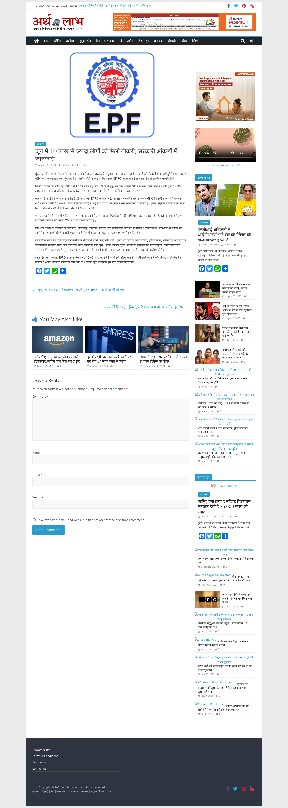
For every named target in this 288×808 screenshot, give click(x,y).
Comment (40, 396)
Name (37, 453)
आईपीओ (70, 41)
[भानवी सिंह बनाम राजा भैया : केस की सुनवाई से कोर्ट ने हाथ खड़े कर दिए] (207, 326)
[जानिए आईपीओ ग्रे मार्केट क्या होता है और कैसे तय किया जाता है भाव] (207, 593)
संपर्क (184, 41)
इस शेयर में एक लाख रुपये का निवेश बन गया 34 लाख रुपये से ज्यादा (109, 359)
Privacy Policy (41, 749)
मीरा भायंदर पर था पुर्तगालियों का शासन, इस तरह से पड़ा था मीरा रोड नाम (224, 578)
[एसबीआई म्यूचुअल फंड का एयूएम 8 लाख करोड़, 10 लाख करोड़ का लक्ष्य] (224, 614)
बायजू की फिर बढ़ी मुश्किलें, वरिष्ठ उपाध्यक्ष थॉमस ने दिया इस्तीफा (146, 306)
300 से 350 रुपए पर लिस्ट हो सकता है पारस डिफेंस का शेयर (163, 359)
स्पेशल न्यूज (143, 41)
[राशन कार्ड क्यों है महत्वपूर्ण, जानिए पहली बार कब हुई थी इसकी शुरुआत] (224, 657)
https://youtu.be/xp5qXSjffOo (225, 165)
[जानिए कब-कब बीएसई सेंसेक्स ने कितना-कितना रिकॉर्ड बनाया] (205, 639)
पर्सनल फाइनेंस (126, 41)
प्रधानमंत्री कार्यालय (78, 791)
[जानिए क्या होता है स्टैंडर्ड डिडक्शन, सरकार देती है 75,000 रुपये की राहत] (225, 486)
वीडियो (195, 41)
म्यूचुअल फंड (85, 41)
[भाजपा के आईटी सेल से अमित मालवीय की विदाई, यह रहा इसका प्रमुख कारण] (207, 282)
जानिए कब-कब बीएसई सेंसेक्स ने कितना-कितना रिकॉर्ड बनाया (223, 643)
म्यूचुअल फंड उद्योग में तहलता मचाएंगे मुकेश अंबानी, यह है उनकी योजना (78, 289)
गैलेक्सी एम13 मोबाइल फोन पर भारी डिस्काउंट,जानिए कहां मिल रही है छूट (57, 359)
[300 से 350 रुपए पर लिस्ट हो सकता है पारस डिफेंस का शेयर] (163, 328)
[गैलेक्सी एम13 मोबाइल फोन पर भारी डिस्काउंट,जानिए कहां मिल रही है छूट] (57, 328)
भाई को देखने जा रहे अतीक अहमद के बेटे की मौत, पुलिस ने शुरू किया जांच (237, 310)
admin (65, 165)
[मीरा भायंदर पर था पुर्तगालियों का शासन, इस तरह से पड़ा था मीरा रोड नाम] (212, 575)
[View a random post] (251, 41)
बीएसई (45, 791)
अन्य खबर (109, 41)
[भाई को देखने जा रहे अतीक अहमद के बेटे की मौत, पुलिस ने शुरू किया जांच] (207, 304)
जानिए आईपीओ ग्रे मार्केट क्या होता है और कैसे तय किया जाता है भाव (237, 598)
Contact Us (39, 768)
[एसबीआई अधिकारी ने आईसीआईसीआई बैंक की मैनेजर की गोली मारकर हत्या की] (225, 186)
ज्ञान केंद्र (158, 41)
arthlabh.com (70, 787)
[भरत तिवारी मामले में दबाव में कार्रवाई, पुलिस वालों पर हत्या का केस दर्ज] (224, 419)
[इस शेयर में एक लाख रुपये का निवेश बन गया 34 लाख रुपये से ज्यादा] (110, 328)
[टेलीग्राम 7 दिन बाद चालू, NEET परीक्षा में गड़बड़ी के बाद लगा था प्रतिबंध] (224, 395)
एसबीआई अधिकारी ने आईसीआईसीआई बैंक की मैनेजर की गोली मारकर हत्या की (224, 234)
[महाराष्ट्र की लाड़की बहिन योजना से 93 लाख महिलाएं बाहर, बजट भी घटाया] (207, 348)
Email (37, 475)
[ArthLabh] (36, 41)
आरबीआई (61, 791)
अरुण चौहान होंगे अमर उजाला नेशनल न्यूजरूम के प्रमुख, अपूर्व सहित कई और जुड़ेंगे (221, 455)
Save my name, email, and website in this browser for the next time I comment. (90, 520)
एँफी (109, 791)
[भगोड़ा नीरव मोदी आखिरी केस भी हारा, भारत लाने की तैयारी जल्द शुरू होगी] (224, 370)
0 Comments (81, 165)
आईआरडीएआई (97, 791)
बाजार (46, 41)
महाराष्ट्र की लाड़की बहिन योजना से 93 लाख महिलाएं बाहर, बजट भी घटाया (235, 353)
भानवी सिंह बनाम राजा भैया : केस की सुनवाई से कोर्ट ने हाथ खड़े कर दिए (236, 331)
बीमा (98, 41)
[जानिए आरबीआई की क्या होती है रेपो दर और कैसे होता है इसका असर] (209, 704)
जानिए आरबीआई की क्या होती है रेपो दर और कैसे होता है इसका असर (223, 708)
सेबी (52, 791)
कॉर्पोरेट (57, 41)
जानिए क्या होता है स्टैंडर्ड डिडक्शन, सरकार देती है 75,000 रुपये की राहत (225, 506)
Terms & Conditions (45, 756)
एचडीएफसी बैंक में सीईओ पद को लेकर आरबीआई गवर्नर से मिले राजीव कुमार (115, 5)
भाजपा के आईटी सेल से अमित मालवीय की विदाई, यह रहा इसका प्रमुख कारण (236, 288)
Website (37, 497)
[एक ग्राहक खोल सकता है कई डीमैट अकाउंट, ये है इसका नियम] (224, 550)
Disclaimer (39, 762)
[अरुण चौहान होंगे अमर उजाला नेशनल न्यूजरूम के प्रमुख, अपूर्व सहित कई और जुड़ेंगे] (224, 444)
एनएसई (36, 791)
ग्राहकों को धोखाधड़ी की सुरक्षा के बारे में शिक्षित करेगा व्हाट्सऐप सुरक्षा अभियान (223, 688)
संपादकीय (172, 41)
